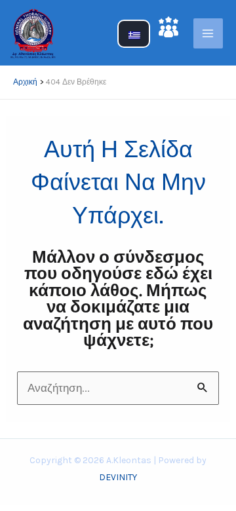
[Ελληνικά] (134, 41)
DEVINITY (118, 477)
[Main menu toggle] (208, 33)
